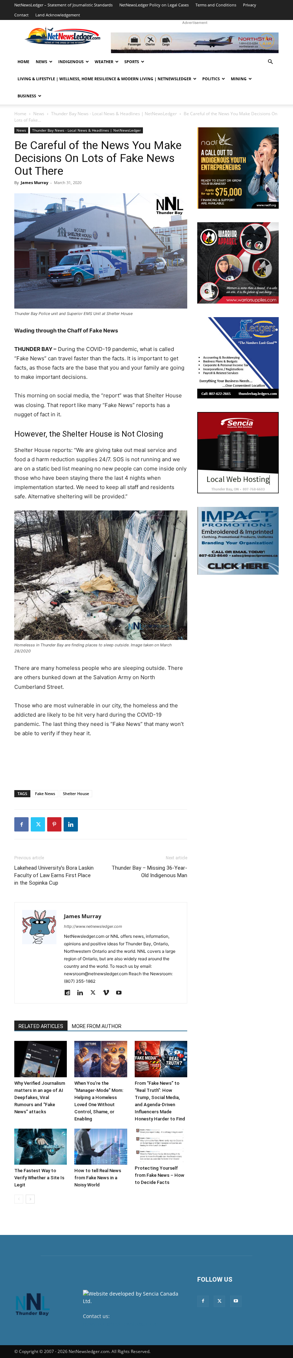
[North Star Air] (195, 42)
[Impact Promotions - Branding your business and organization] (238, 541)
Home (23, 61)
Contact (21, 14)
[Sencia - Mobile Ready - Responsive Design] (238, 452)
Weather (104, 61)
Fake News (45, 793)
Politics (211, 78)
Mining (239, 78)
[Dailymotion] (70, 993)
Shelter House (76, 793)
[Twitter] (38, 824)
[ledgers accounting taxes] (238, 357)
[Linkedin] (71, 824)
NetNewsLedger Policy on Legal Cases (154, 4)
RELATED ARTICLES (41, 1026)
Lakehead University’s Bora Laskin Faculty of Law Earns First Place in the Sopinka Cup (54, 875)
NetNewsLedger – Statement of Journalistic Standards (63, 4)
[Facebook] (21, 824)
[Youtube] (121, 993)
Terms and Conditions (215, 4)
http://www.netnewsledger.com (93, 926)
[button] (270, 62)
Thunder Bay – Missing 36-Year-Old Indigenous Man (149, 872)
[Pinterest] (54, 824)
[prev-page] (18, 1199)
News (41, 61)
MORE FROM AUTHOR (96, 1026)
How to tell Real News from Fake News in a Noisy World (97, 1177)
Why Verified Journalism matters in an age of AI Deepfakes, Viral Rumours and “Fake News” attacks (39, 1097)
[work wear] (238, 263)
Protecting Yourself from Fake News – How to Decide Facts (159, 1175)
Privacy (249, 4)
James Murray (34, 182)
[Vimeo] (108, 993)
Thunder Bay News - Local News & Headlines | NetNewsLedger (114, 114)
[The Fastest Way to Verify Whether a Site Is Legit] (40, 1147)
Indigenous (71, 61)
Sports (131, 61)
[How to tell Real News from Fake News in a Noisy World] (100, 1147)
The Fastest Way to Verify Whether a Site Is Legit (39, 1177)
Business (27, 95)
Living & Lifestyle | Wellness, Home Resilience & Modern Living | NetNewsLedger (104, 78)
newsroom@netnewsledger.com (121, 1323)
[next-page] (30, 1199)
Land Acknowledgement (57, 14)
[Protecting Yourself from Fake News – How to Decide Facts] (161, 1145)
